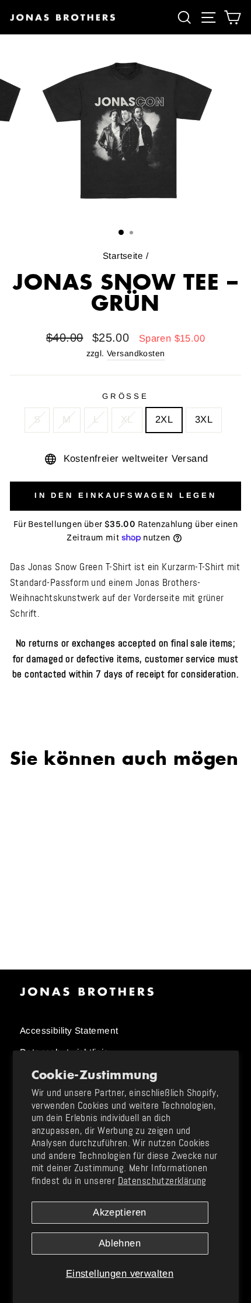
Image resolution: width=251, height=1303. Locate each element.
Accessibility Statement (69, 1030)
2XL (164, 419)
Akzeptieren (120, 1212)
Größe (125, 396)
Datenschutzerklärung (162, 1181)
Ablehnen (120, 1243)
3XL (203, 419)
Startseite (123, 256)
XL (127, 419)
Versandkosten (136, 353)
